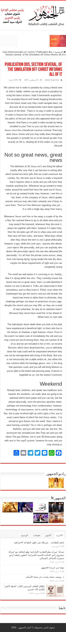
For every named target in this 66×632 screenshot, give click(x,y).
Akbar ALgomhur (52, 80)
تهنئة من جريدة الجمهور (52, 567)
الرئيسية (59, 52)
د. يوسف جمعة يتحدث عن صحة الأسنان (45, 577)
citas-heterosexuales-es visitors (18, 52)
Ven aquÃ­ (21, 440)
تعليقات (36, 535)
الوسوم (24, 535)
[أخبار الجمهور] (33, 15)
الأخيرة (59, 535)
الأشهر (48, 535)
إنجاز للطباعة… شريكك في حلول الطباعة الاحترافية (39, 542)
